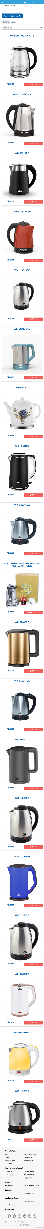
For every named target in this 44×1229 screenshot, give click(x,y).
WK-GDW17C (22, 622)
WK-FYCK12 (22, 387)
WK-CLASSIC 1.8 (22, 94)
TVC (6, 1201)
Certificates (28, 1157)
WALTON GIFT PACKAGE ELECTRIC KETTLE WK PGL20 (22, 564)
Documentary (29, 1201)
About (7, 1157)
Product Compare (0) (12, 15)
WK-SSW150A (22, 505)
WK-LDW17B (22, 446)
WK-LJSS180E (22, 270)
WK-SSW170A (22, 680)
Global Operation (30, 1154)
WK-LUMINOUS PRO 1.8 (22, 35)
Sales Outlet (9, 1174)
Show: (5, 27)
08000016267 (29, 1193)
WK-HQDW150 (22, 1032)
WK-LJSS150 (22, 798)
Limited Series (10, 5)
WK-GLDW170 (22, 856)
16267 (7, 1193)
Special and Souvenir (31, 1185)
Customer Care (29, 1171)
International (9, 1185)
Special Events (10, 1204)
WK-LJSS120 (22, 1091)
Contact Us (9, 1171)
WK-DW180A (22, 153)
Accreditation (28, 1160)
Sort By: (6, 22)
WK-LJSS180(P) (22, 211)
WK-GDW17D (22, 739)
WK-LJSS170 (22, 915)
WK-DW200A (22, 974)
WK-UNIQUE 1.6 (22, 329)
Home (7, 1154)
